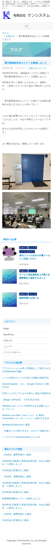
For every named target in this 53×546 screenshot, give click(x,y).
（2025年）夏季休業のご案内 (16, 476)
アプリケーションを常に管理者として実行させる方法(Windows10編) (26, 370)
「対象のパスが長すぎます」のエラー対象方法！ (26, 431)
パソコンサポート (27, 252)
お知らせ (10, 36)
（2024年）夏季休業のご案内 (16, 514)
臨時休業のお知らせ (29, 298)
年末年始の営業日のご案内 (15, 470)
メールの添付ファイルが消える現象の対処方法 (25, 377)
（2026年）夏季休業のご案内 (16, 454)
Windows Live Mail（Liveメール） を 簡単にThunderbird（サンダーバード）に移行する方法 (25, 417)
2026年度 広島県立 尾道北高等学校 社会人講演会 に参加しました (26, 462)
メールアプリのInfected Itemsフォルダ (21, 437)
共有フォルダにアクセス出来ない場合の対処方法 (26, 393)
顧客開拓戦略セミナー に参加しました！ (22, 498)
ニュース (42, 68)
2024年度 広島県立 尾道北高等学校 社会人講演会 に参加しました (26, 506)
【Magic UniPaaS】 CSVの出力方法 (20, 399)
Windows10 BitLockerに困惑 (16, 424)
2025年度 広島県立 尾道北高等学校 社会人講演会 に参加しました (26, 484)
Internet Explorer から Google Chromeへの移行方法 (25, 385)
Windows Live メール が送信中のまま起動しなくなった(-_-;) (26, 407)
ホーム (5, 33)
